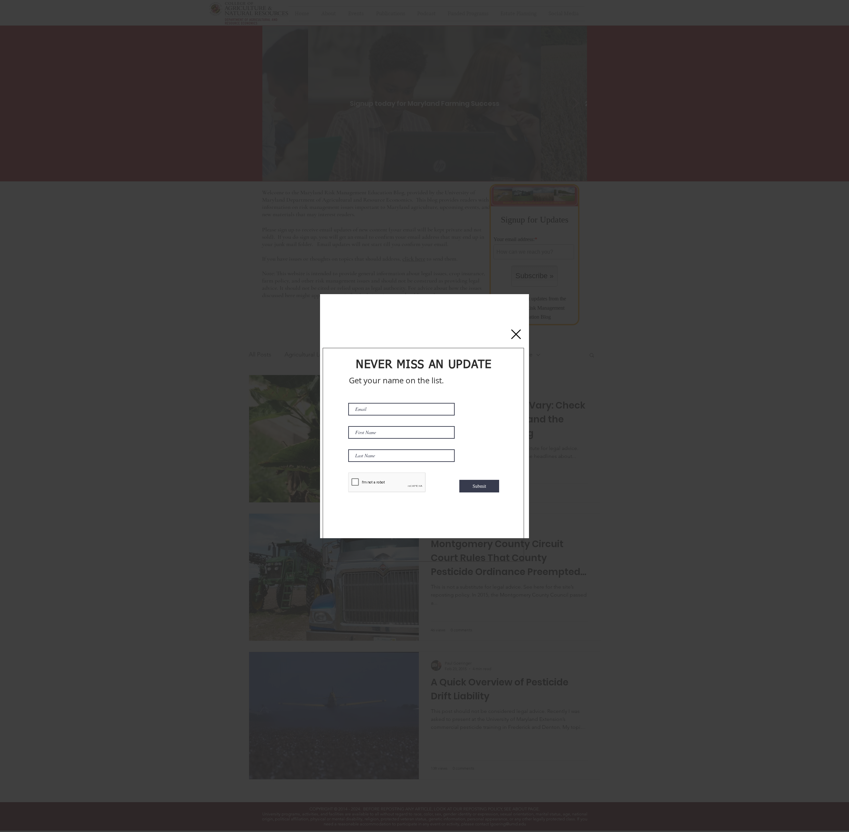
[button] (516, 334)
